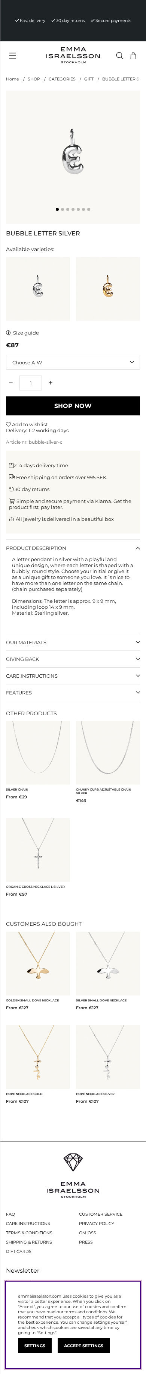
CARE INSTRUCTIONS (32, 676)
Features (19, 693)
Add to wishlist (29, 424)
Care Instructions (28, 1223)
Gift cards (18, 1251)
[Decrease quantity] (11, 383)
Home (12, 79)
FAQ (10, 1214)
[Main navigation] (23, 56)
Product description (36, 548)
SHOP (34, 79)
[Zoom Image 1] (73, 157)
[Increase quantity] (50, 383)
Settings (34, 1345)
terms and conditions (85, 1311)
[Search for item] (120, 55)
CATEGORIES (62, 79)
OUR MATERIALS (26, 642)
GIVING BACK (22, 659)
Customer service (100, 1214)
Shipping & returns (29, 1242)
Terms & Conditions (29, 1232)
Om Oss (87, 1232)
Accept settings (83, 1345)
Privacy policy (96, 1223)
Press (86, 1242)
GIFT (89, 79)
